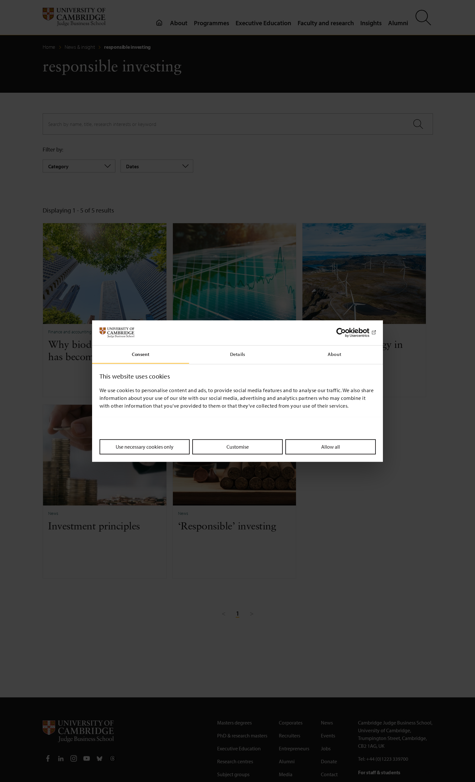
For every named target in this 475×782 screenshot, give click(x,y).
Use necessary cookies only (145, 446)
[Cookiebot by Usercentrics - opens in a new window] (347, 333)
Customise (238, 446)
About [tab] (334, 354)
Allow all (330, 446)
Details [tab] (237, 354)
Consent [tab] (141, 354)
